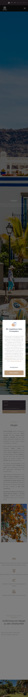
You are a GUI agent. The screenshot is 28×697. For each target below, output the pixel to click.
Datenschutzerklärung (16, 361)
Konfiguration (14, 367)
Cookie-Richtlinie (9, 358)
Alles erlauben (14, 373)
